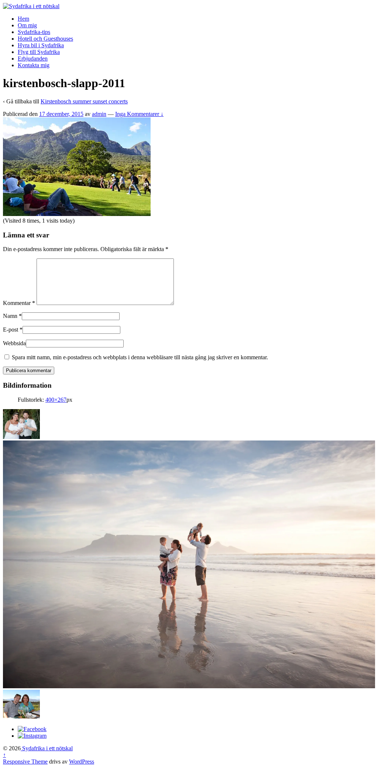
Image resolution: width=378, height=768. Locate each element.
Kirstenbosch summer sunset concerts (84, 101)
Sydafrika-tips (34, 32)
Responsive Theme (25, 761)
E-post (10, 329)
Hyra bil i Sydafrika (41, 45)
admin (99, 114)
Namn (10, 316)
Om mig (27, 25)
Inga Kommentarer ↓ (139, 114)
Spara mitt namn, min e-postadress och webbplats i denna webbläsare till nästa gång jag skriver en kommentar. (140, 357)
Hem (23, 19)
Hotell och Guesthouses (45, 38)
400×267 (55, 400)
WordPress (81, 761)
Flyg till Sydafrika (39, 52)
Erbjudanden (33, 58)
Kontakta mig (33, 65)
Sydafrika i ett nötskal (47, 748)
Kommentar (19, 303)
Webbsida (14, 343)
